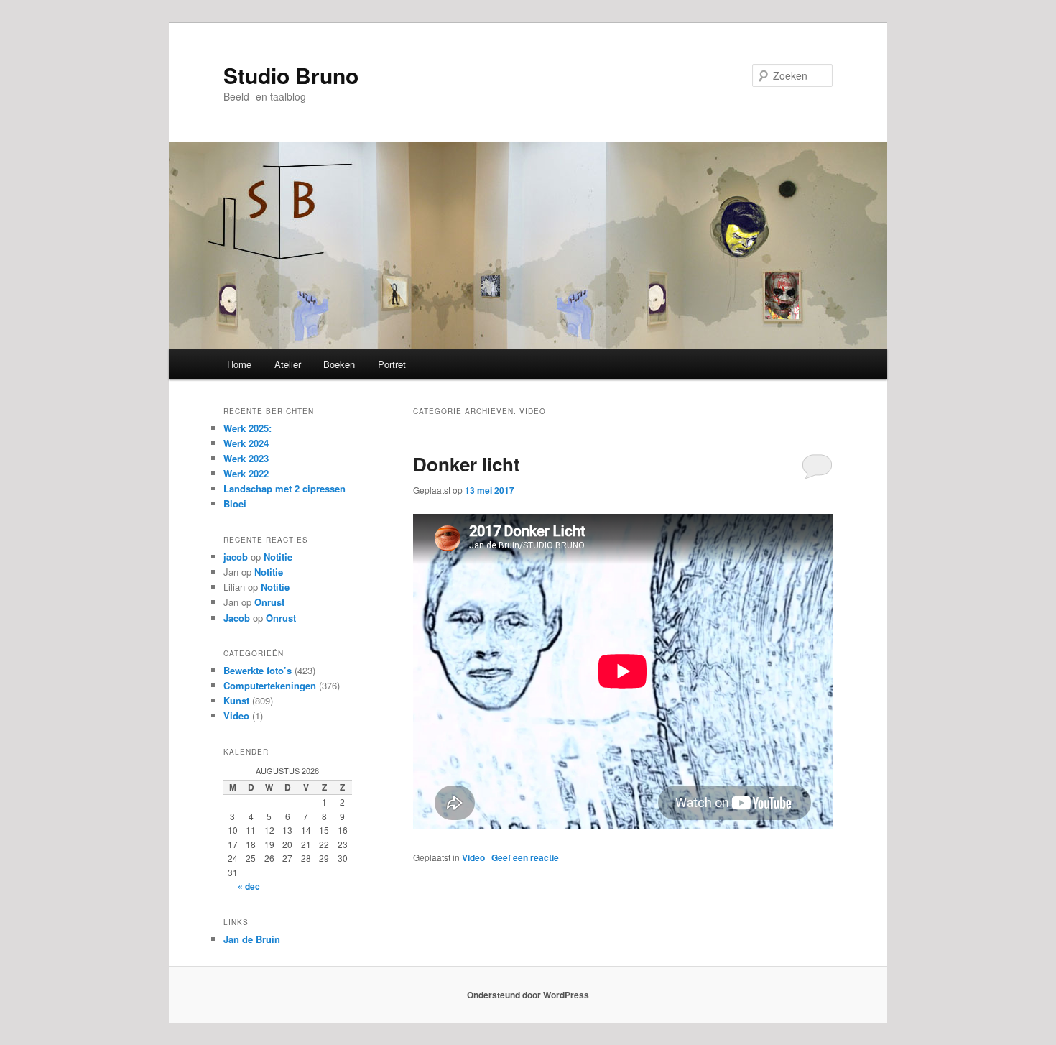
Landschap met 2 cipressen (284, 488)
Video (473, 857)
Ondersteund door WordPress (528, 994)
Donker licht (466, 464)
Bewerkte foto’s (257, 670)
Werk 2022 (246, 473)
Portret (392, 364)
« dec (249, 886)
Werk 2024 (246, 443)
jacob (235, 556)
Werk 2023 (246, 458)
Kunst (236, 700)
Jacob (236, 618)
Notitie (278, 556)
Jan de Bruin (251, 939)
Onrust (269, 602)
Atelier (287, 364)
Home (239, 364)
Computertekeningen (269, 685)
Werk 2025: (247, 428)
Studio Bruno (290, 75)
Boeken (339, 364)
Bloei (234, 503)
